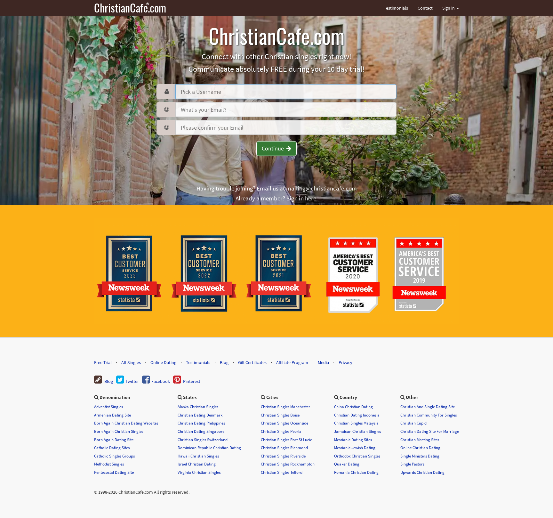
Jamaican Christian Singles (357, 431)
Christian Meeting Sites (419, 439)
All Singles (131, 362)
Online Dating (163, 362)
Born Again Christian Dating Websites (126, 422)
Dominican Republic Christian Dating (209, 447)
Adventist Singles (108, 406)
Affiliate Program (292, 362)
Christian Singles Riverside (283, 455)
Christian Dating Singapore (201, 431)
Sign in (449, 8)
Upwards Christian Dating (422, 472)
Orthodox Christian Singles (357, 455)
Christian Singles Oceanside (284, 422)
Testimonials (396, 8)
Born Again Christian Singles (118, 431)
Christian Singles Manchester (285, 406)
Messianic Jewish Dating (354, 447)
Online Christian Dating (420, 447)
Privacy (345, 362)
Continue (274, 148)
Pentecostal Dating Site (114, 472)
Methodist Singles (109, 463)
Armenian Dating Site (112, 414)
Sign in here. (302, 198)
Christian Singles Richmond (284, 447)
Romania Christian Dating (356, 472)
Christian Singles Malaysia (356, 422)
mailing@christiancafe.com (321, 188)
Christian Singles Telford (281, 472)
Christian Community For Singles (428, 414)
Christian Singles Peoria (281, 431)
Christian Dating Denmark (200, 414)
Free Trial (103, 362)
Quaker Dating (346, 463)
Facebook (160, 381)
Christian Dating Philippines (201, 422)
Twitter (131, 381)
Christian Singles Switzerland (203, 439)
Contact (425, 8)
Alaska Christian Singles (198, 406)
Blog (224, 362)
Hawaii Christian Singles (198, 455)
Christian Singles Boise (280, 414)
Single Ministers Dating (419, 455)
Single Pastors (412, 463)
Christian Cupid (413, 422)
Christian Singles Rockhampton (288, 463)
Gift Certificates (252, 362)
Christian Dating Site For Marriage (429, 431)
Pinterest (190, 381)
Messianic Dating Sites (353, 439)
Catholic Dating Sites (112, 447)
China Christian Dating (353, 406)
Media (323, 362)
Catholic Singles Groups (114, 455)
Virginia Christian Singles (199, 472)
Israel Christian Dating (197, 463)
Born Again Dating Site (113, 439)
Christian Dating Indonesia (357, 414)
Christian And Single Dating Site (427, 406)
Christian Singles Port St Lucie (286, 439)
